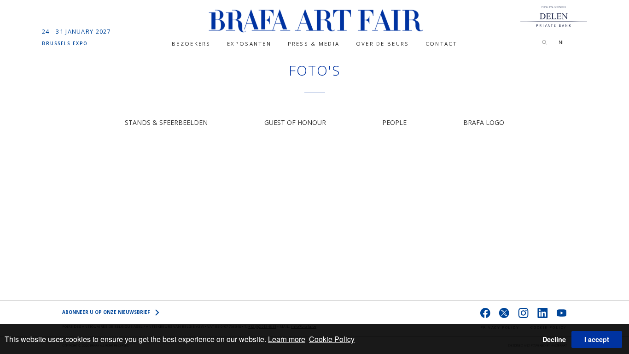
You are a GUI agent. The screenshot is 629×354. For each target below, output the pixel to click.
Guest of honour (295, 122)
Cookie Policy (332, 339)
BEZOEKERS (191, 43)
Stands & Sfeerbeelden (166, 122)
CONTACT (441, 43)
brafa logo (483, 122)
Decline (554, 339)
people (394, 122)
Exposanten (249, 43)
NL (562, 42)
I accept (596, 339)
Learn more (286, 339)
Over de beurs (382, 43)
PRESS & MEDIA (314, 43)
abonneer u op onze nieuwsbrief (106, 312)
